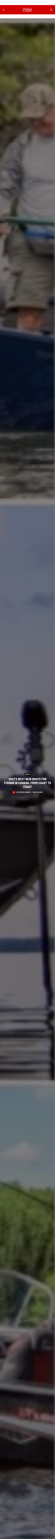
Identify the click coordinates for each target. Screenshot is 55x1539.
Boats (27, 774)
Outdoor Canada (23, 792)
